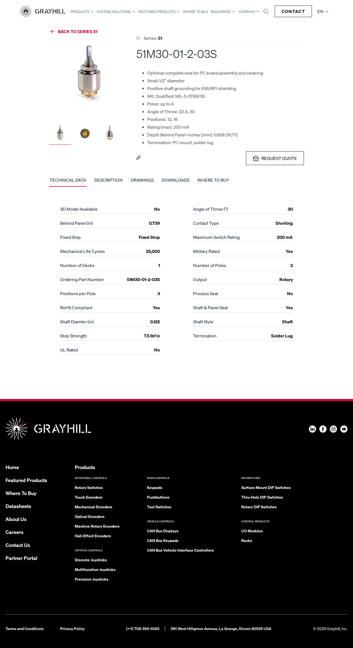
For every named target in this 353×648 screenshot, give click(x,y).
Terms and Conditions (25, 628)
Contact (293, 11)
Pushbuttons (158, 496)
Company (247, 12)
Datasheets (18, 506)
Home (12, 467)
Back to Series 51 (77, 31)
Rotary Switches (89, 487)
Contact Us (18, 545)
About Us (16, 519)
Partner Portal (22, 558)
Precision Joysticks (91, 578)
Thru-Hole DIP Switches (262, 496)
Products (80, 12)
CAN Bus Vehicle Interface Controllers (180, 550)
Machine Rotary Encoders (97, 525)
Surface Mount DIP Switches (266, 487)
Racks (246, 540)
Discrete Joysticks (91, 559)
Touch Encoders (88, 496)
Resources (221, 12)
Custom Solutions (114, 12)
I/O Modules (252, 530)
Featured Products (157, 12)
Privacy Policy (72, 628)
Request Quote (279, 158)
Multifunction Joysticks (95, 569)
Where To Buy (195, 12)
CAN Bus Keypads (162, 540)
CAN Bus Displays (162, 530)
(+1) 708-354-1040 (142, 628)
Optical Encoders (90, 516)
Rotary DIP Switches (259, 506)
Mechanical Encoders (93, 506)
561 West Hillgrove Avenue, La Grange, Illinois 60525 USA (221, 628)
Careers (14, 532)
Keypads (154, 487)
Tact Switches (159, 506)
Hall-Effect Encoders (93, 535)
